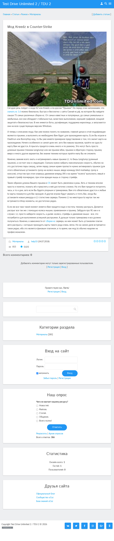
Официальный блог (45, 494)
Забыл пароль (50, 378)
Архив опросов (56, 434)
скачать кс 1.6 (14, 112)
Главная (6, 14)
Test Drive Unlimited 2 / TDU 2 (26, 4)
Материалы (35, 14)
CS (49, 183)
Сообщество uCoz (44, 498)
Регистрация (54, 267)
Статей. (42, 413)
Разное (24, 14)
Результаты (41, 434)
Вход (63, 267)
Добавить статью (101, 14)
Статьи (15, 14)
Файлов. (43, 409)
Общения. (44, 417)
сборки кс (50, 221)
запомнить (44, 373)
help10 (34, 242)
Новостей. (44, 406)
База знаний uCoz (44, 501)
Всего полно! (45, 421)
